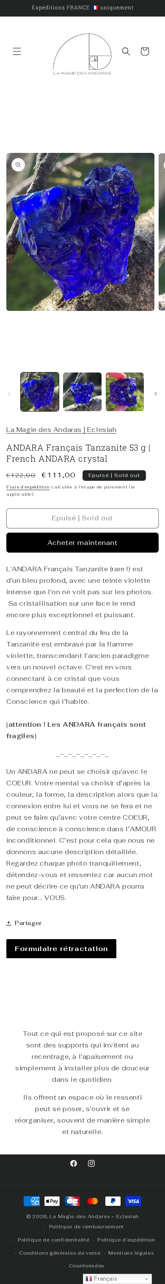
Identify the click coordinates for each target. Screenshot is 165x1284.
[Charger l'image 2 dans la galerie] (82, 392)
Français (104, 1279)
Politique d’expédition (126, 1240)
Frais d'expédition (28, 487)
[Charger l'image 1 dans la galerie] (40, 392)
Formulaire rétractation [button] (61, 948)
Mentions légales (131, 1253)
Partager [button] (28, 923)
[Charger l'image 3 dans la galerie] (125, 392)
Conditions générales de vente (59, 1253)
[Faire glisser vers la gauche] (9, 393)
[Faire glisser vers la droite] (155, 393)
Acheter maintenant (82, 543)
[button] (17, 51)
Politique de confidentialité (54, 1240)
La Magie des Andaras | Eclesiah (61, 430)
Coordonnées (86, 1266)
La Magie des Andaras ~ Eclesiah (94, 1216)
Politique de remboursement (86, 1227)
